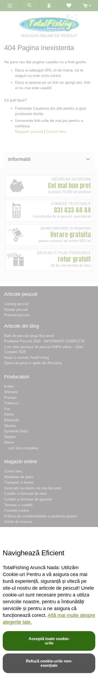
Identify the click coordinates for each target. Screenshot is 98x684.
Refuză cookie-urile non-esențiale (49, 663)
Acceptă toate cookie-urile (49, 640)
